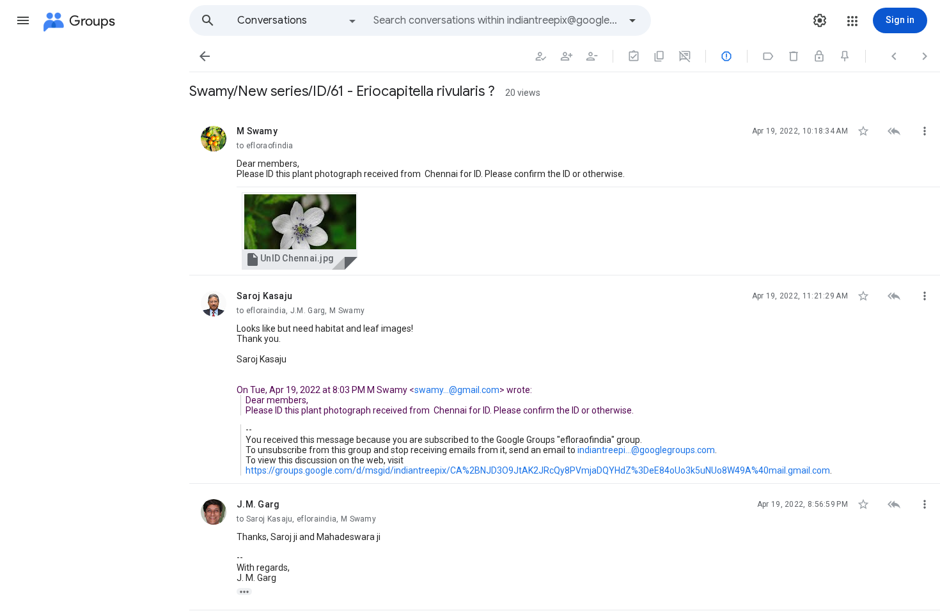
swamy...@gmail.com (456, 390)
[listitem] (564, 193)
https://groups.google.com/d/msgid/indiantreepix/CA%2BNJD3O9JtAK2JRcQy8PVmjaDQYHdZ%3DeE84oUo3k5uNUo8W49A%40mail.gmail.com (538, 470)
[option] (297, 20)
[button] (23, 20)
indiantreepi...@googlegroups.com (646, 450)
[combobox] (496, 20)
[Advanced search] (632, 20)
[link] (299, 231)
